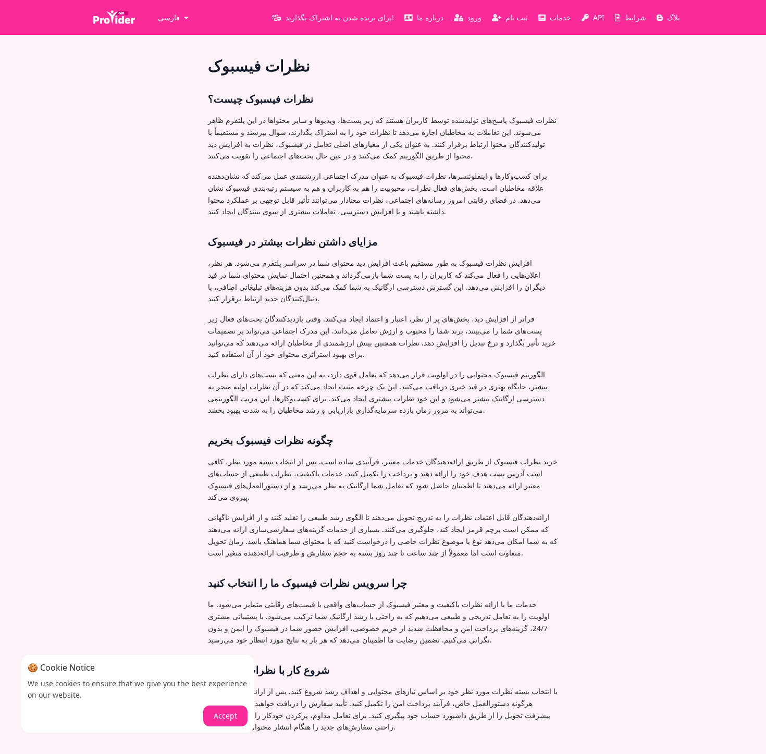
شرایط (635, 17)
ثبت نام (516, 17)
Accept (225, 716)
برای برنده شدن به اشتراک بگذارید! (340, 17)
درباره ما (430, 17)
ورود (474, 17)
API (598, 17)
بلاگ (673, 17)
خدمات (560, 17)
